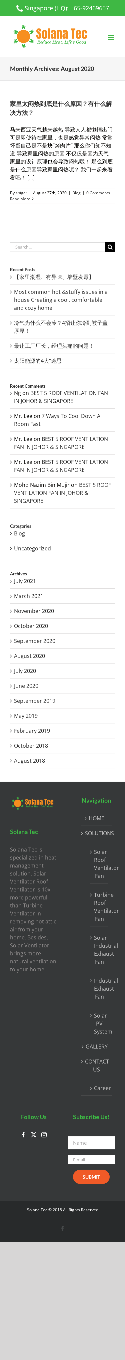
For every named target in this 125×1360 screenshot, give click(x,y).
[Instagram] (44, 1134)
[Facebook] (23, 1134)
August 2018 (29, 760)
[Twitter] (33, 1134)
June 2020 (26, 685)
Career (99, 1088)
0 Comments (98, 193)
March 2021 (28, 596)
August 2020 (29, 656)
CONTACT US (97, 1065)
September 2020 (34, 641)
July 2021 (25, 581)
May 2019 (26, 715)
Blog (76, 193)
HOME (96, 818)
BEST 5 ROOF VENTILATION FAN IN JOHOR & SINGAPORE (62, 492)
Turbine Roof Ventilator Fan (99, 906)
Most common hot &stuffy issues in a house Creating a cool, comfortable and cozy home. (61, 299)
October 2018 (31, 745)
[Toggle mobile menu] (111, 37)
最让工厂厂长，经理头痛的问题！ (54, 345)
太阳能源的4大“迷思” (39, 360)
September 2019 (34, 700)
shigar (21, 193)
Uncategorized (32, 548)
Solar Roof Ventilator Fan (99, 863)
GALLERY (97, 1046)
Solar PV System (99, 1023)
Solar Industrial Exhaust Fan (99, 949)
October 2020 (31, 626)
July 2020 (25, 671)
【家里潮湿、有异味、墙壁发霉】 (54, 277)
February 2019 (32, 730)
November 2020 (34, 611)
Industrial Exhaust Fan (99, 988)
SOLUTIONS (97, 833)
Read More (20, 199)
